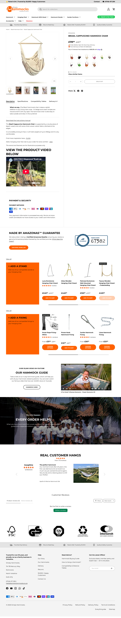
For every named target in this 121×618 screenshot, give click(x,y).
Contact (97, 1)
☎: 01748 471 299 (108, 1)
